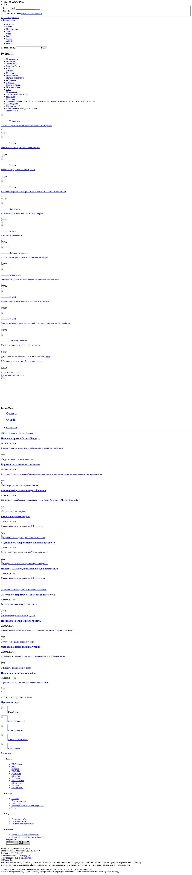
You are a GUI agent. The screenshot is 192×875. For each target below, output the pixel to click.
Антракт (15, 769)
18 (12, 697)
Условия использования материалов (27, 806)
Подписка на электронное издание (26, 837)
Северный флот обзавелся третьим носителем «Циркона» (26, 126)
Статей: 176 (11, 427)
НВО (13, 766)
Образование (12, 80)
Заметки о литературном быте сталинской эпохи (28, 594)
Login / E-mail (9, 8)
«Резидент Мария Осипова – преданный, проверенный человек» (30, 279)
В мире (9, 71)
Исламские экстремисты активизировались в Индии (24, 257)
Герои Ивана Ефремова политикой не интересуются (24, 552)
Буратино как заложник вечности (20, 464)
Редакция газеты (18, 801)
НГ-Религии (16, 764)
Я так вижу (11, 99)
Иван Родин (13, 712)
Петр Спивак (14, 749)
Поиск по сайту (8, 48)
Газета (9, 27)
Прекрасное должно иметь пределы (21, 620)
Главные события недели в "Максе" (22, 108)
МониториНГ (12, 111)
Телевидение (12, 104)
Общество (10, 97)
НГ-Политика (17, 780)
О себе (10, 419)
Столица (15, 785)
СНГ (8, 68)
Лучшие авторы (10, 702)
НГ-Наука (15, 776)
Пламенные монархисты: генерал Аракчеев (20, 345)
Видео (9, 36)
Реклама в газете (18, 821)
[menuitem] (98, 24)
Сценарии (16, 778)
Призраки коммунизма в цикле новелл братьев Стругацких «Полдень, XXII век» (37, 630)
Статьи (11, 413)
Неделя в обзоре (13, 87)
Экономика (11, 64)
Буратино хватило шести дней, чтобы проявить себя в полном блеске (32, 448)
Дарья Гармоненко (16, 721)
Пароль (6, 11)
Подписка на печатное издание (25, 835)
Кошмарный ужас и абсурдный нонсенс (23, 490)
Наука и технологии (15, 78)
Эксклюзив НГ (13, 106)
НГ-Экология (17, 788)
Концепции (14, 209)
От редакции (12, 59)
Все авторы (6, 375)
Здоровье (10, 82)
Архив (9, 41)
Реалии (12, 143)
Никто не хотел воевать (11, 235)
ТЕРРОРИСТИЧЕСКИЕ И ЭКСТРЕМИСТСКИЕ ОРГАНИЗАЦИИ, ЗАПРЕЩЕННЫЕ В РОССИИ (51, 101)
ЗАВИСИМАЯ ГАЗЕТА (17, 94)
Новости (10, 24)
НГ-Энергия (16, 783)
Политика (10, 61)
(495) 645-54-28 (16, 853)
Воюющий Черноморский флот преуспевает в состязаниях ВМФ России (33, 191)
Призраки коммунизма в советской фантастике (22, 526)
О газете (10, 43)
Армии (12, 231)
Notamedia (27, 858)
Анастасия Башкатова (18, 739)
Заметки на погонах (18, 341)
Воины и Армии (13, 85)
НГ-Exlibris (16, 771)
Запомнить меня (13, 14)
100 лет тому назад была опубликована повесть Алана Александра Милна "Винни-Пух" (40, 500)
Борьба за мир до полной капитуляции (18, 169)
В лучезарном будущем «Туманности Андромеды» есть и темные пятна (33, 656)
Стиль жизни (12, 92)
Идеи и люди (12, 75)
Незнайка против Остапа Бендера (20, 438)
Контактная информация (22, 824)
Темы (8, 31)
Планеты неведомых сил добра (18, 673)
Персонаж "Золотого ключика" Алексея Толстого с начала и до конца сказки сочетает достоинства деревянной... (51, 474)
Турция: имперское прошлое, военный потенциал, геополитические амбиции (35, 323)
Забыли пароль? (35, 14)
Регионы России (13, 66)
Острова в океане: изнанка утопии (20, 646)
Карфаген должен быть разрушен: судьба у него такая (25, 301)
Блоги (9, 38)
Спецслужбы (15, 275)
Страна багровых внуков (15, 516)
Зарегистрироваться (10, 17)
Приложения (12, 29)
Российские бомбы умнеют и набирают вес (20, 147)
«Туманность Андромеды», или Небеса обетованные (24, 682)
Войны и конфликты (18, 253)
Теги (13, 808)
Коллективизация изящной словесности (19, 604)
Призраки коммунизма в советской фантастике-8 (23, 578)
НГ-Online (16, 803)
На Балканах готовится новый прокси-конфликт (22, 213)
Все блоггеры (18, 375)
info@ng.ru (25, 855)
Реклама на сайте (19, 819)
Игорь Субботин (15, 730)
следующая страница (23, 697)
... (10, 697)
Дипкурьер (16, 773)
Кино (8, 89)
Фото (8, 34)
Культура (10, 73)
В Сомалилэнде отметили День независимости (22, 361)
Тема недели (15, 121)
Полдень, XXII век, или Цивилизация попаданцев (29, 568)
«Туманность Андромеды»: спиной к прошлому (28, 542)
